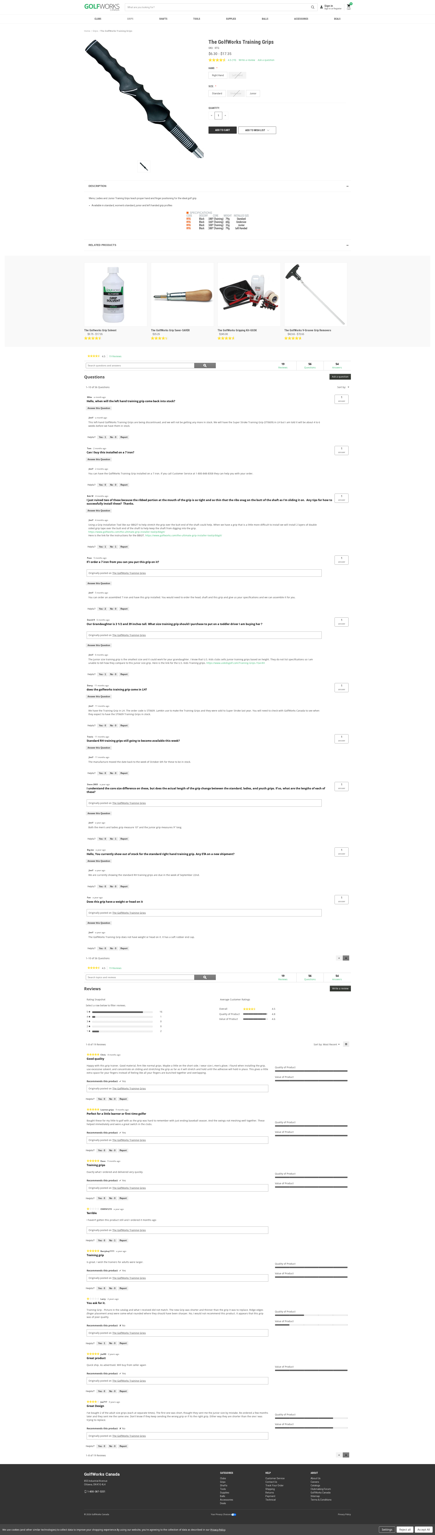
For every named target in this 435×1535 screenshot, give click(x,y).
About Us (315, 1478)
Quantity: (214, 108)
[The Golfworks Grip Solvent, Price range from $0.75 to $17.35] (116, 294)
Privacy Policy (344, 1514)
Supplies (231, 18)
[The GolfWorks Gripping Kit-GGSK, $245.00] (249, 294)
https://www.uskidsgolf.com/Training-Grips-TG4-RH (235, 663)
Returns (269, 1492)
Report (123, 437)
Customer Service (275, 1478)
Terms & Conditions (321, 1499)
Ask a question (266, 60)
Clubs (97, 18)
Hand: (211, 68)
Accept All (423, 1529)
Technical (270, 1499)
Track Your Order (274, 1485)
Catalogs (315, 1485)
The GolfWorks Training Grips (129, 573)
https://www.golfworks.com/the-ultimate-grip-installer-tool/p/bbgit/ (126, 531)
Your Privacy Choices (221, 1514)
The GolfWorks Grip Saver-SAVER (170, 330)
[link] (94, 356)
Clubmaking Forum (321, 1489)
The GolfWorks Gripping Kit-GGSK (237, 330)
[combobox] (221, 7)
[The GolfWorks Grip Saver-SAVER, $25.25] (182, 294)
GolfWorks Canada (320, 1492)
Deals (337, 18)
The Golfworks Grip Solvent (100, 330)
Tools (196, 18)
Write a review (247, 60)
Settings (387, 1529)
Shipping (270, 1489)
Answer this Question (99, 408)
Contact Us (271, 1482)
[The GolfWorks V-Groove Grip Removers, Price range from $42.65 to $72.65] (316, 294)
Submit (313, 7)
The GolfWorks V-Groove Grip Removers (307, 330)
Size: (211, 86)
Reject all (405, 1529)
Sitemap (315, 1496)
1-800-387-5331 (96, 1491)
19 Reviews (116, 356)
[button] (217, 186)
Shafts (163, 18)
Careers (315, 1482)
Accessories (301, 18)
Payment (270, 1496)
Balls (265, 18)
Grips (130, 18)
